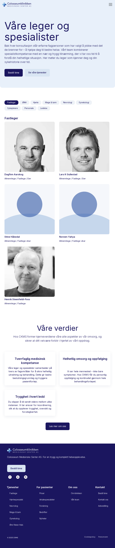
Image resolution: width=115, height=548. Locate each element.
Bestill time (13, 72)
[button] (110, 4)
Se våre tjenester (37, 72)
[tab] (11, 102)
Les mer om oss (57, 426)
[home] (16, 4)
